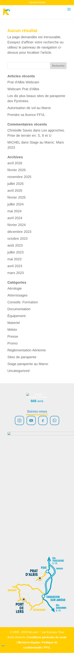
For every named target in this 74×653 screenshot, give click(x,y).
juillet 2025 (15, 184)
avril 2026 (14, 163)
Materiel (13, 323)
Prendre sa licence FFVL (26, 115)
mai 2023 (14, 259)
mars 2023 (15, 273)
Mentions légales (29, 642)
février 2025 (16, 197)
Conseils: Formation (22, 302)
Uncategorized (18, 371)
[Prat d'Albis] (39, 578)
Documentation (18, 309)
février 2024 (16, 225)
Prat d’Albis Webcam (23, 82)
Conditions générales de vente (47, 637)
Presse (12, 336)
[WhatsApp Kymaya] (54, 420)
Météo (12, 329)
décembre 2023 (19, 232)
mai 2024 (14, 211)
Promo (12, 343)
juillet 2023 (15, 252)
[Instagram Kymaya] (19, 420)
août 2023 (15, 245)
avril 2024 (14, 218)
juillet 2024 (15, 204)
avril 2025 (14, 190)
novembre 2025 (19, 177)
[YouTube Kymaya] (31, 420)
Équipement (16, 316)
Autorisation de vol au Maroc (29, 108)
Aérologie (14, 288)
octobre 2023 (17, 238)
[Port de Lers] (23, 599)
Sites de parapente (21, 357)
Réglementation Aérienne (26, 350)
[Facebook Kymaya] (42, 420)
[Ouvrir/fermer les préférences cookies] (6, 647)
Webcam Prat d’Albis (23, 89)
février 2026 (16, 170)
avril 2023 (14, 266)
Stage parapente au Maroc (27, 364)
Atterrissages (17, 295)
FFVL (47, 647)
